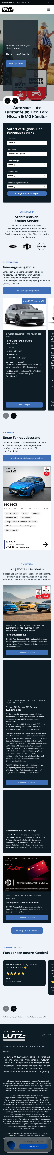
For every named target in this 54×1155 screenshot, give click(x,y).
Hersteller (11, 139)
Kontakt (6, 1051)
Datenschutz (9, 1046)
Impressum (22, 1046)
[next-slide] (15, 101)
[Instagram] (49, 1035)
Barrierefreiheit (37, 1046)
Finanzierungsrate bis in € (18, 183)
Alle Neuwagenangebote (27, 290)
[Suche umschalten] (48, 2)
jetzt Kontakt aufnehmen (27, 652)
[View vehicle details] (46, 544)
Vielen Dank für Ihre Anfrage (16, 791)
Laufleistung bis (14, 161)
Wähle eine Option (16, 153)
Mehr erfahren (16, 63)
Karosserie (12, 150)
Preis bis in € (13, 172)
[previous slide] (8, 101)
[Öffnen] (49, 9)
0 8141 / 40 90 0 (22, 2)
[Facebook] (44, 1035)
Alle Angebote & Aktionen (27, 930)
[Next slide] (14, 416)
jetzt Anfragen (24, 405)
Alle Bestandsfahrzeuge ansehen (27, 458)
